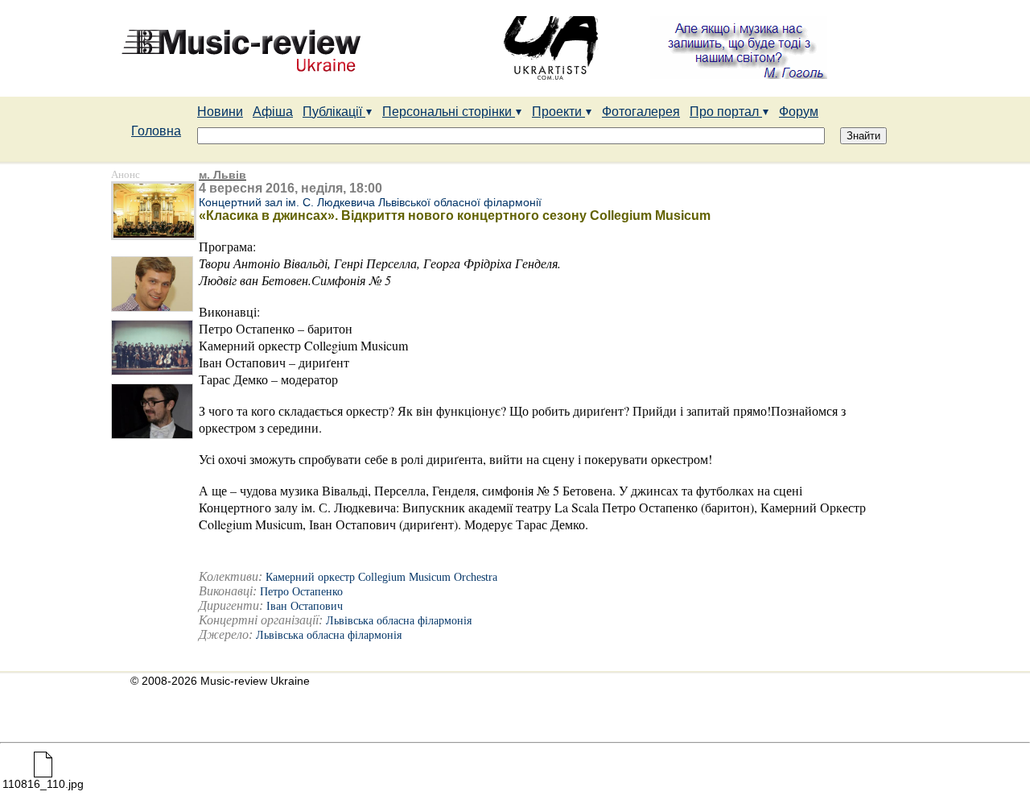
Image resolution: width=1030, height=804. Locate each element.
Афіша (273, 111)
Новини (220, 111)
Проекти (558, 111)
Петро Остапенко (301, 592)
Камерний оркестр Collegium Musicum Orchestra (381, 577)
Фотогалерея (641, 111)
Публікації (334, 111)
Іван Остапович (304, 606)
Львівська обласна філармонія (399, 621)
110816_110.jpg (43, 783)
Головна (156, 131)
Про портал (726, 111)
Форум (798, 111)
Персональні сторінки (448, 111)
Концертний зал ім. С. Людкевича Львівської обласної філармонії (370, 202)
